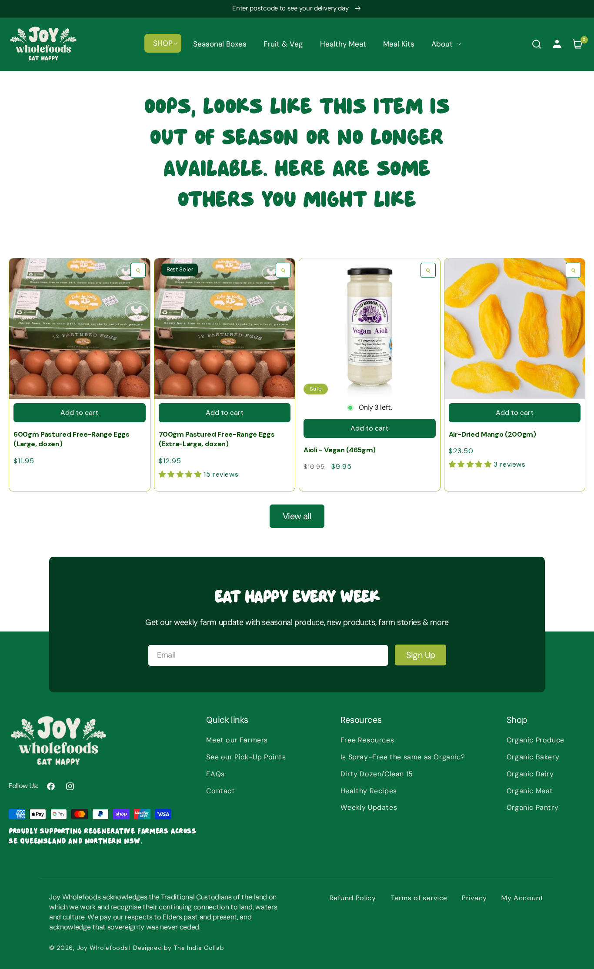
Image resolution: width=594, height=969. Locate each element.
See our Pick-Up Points (246, 757)
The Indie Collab (199, 948)
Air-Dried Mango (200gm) (492, 434)
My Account (522, 897)
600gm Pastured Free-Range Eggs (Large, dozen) (71, 439)
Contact (220, 790)
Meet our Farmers (237, 740)
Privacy (474, 897)
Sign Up (420, 655)
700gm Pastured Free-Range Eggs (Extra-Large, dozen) (217, 439)
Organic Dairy (530, 774)
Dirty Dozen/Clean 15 (376, 774)
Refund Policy (353, 897)
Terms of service (418, 897)
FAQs (215, 774)
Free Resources (367, 740)
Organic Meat (530, 790)
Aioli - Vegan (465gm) (340, 449)
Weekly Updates (368, 807)
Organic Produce (535, 740)
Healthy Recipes (368, 790)
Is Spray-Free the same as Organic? (402, 757)
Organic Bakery (533, 757)
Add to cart (79, 412)
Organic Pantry (532, 807)
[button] (162, 43)
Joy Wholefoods (102, 948)
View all (297, 516)
